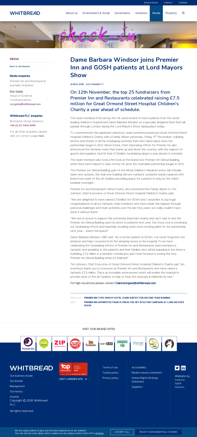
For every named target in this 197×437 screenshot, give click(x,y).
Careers (183, 3)
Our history (16, 391)
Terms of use (110, 367)
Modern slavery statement (147, 373)
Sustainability (95, 84)
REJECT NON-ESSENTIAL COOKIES (158, 432)
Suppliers (137, 387)
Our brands (16, 381)
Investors (141, 13)
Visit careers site (71, 379)
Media (156, 13)
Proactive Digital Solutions (180, 383)
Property (171, 13)
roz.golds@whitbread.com (25, 104)
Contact (168, 3)
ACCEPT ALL (122, 432)
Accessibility (139, 367)
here (41, 136)
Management (17, 386)
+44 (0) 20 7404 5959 (23, 125)
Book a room (151, 3)
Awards (14, 397)
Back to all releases (20, 66)
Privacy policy (111, 378)
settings (99, 433)
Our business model (21, 376)
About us (71, 13)
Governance (122, 13)
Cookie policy (111, 373)
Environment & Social (96, 13)
